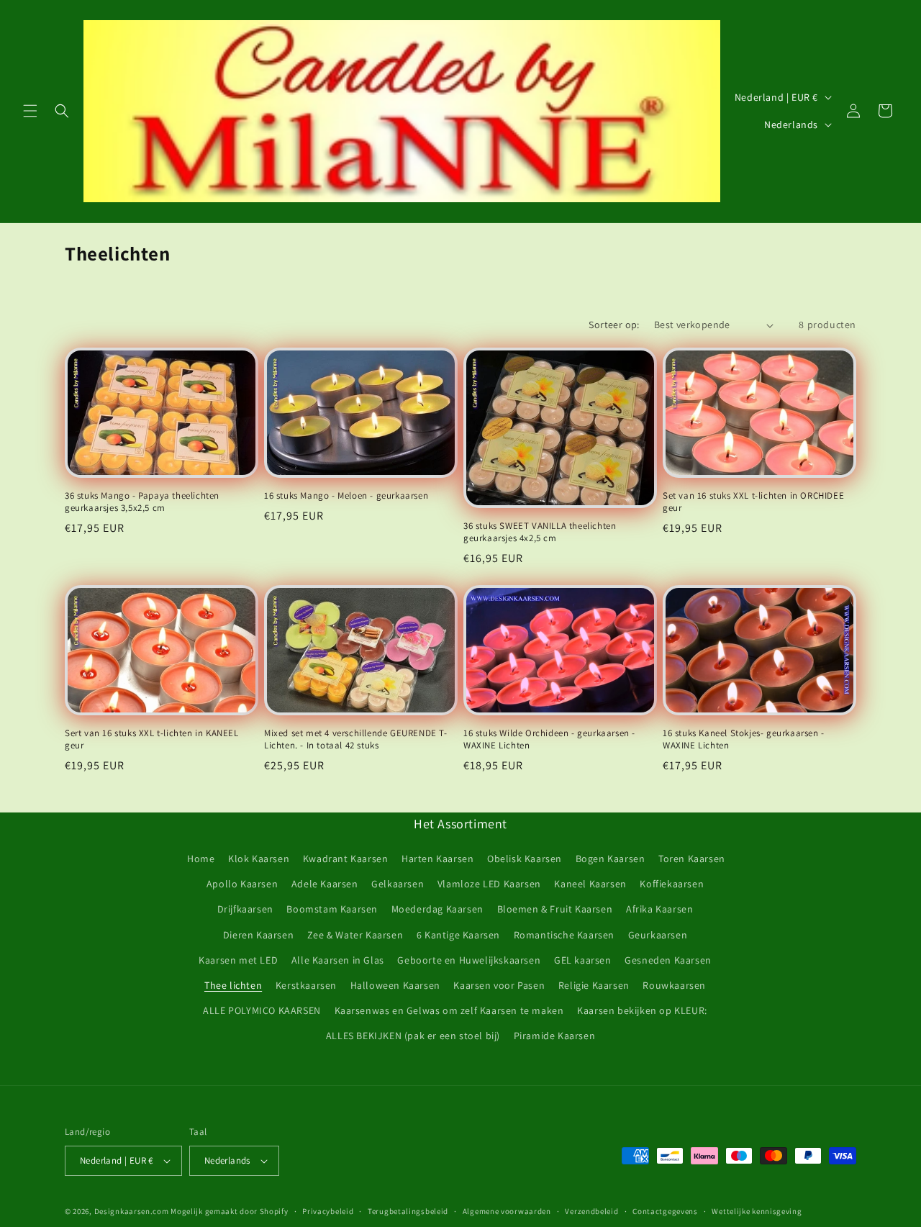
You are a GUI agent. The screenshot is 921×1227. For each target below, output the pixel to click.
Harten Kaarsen (437, 858)
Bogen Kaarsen (610, 858)
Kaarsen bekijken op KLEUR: (642, 1010)
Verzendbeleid (591, 1211)
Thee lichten (233, 985)
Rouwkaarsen (674, 985)
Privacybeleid (327, 1211)
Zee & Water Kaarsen (355, 934)
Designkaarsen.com (131, 1211)
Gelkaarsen (397, 883)
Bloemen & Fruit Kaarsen (555, 908)
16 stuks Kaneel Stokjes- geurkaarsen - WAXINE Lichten (744, 739)
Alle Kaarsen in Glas (337, 960)
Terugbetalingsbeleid (408, 1211)
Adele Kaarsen (324, 883)
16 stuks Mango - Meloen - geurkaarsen (346, 496)
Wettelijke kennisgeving (757, 1211)
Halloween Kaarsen (395, 985)
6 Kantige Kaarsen (458, 934)
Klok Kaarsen (258, 858)
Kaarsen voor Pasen (499, 985)
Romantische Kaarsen (564, 934)
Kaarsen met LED (238, 960)
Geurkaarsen (658, 934)
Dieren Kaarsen (258, 934)
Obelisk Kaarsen (524, 858)
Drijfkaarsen (245, 908)
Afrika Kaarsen (659, 908)
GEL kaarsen (583, 960)
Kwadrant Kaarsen (346, 858)
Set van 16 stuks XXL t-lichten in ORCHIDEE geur (753, 502)
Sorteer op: (614, 324)
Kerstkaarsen (306, 985)
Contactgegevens (665, 1211)
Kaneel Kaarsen (590, 883)
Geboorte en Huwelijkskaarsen (468, 960)
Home (200, 858)
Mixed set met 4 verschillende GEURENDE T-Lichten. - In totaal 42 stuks (356, 739)
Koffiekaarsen (672, 883)
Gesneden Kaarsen (668, 960)
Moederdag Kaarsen (437, 908)
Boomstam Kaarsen (332, 908)
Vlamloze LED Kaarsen (489, 883)
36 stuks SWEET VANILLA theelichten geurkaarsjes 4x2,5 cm (539, 532)
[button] (30, 111)
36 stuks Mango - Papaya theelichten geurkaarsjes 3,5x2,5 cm (142, 502)
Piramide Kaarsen (555, 1035)
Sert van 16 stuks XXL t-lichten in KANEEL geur (152, 739)
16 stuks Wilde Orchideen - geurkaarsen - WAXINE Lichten (549, 739)
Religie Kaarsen (594, 985)
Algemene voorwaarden (507, 1211)
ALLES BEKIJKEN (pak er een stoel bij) (413, 1035)
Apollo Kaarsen (242, 883)
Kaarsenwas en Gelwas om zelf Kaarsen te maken (449, 1010)
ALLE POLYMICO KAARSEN (262, 1010)
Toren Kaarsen (691, 858)
